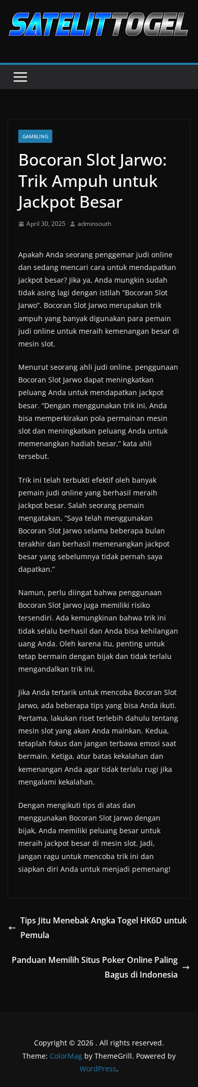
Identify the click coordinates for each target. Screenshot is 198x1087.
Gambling (35, 136)
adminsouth (94, 223)
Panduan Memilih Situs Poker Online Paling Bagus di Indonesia (95, 967)
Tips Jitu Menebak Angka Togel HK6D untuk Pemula (103, 928)
